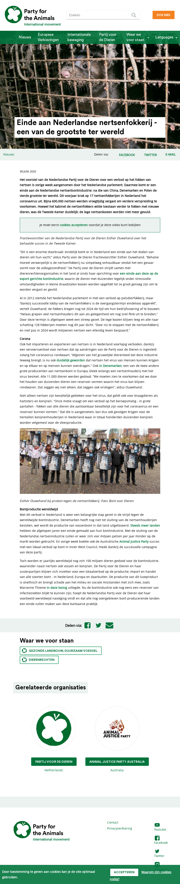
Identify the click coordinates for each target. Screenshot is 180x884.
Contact (112, 822)
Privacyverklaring (119, 828)
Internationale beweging (79, 37)
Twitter (159, 856)
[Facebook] (87, 625)
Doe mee (163, 15)
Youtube (160, 829)
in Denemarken (110, 366)
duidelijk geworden (71, 360)
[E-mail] (109, 625)
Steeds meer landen (145, 525)
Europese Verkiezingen (48, 37)
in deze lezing (57, 587)
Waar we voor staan (135, 37)
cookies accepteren (74, 225)
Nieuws (25, 37)
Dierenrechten (41, 659)
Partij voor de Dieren (107, 37)
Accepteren (124, 872)
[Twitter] (98, 625)
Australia (117, 766)
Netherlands (53, 766)
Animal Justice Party (134, 541)
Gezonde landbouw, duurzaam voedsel (63, 650)
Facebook (161, 843)
